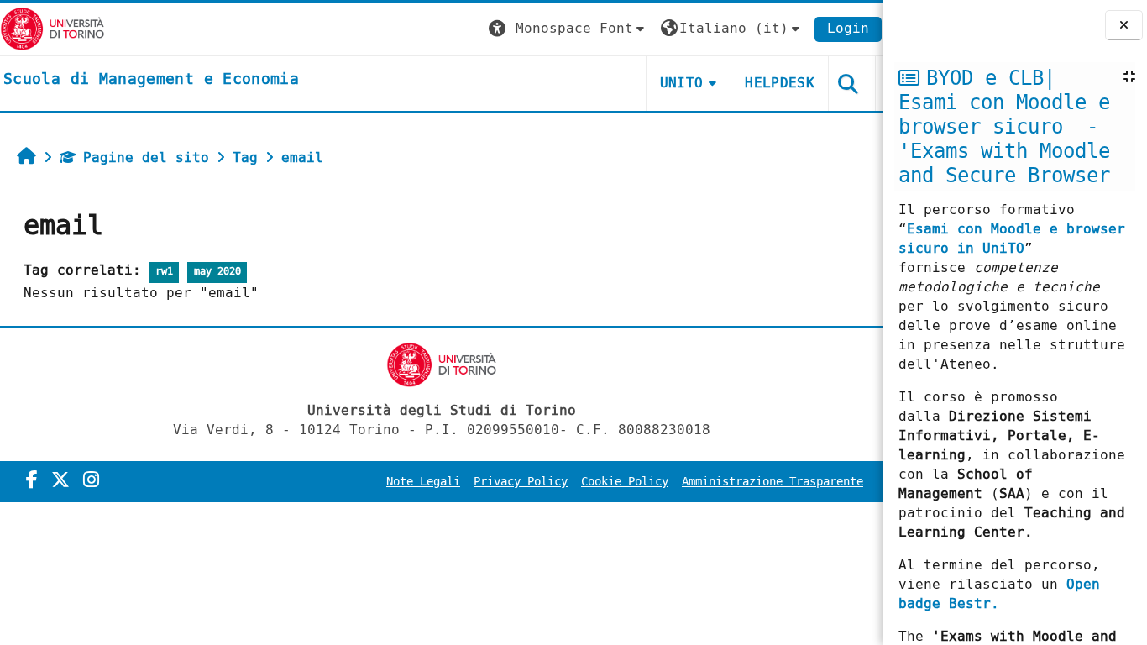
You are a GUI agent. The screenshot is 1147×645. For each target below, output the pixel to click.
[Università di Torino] (52, 28)
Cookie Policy (624, 481)
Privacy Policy (521, 481)
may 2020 (217, 272)
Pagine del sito (146, 157)
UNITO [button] (682, 82)
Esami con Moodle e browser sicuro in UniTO (1011, 238)
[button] (568, 29)
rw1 (164, 272)
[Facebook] (32, 480)
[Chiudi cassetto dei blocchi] (1124, 25)
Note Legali (423, 481)
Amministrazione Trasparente (772, 481)
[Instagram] (91, 480)
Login (848, 28)
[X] (60, 480)
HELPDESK (779, 82)
